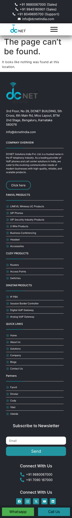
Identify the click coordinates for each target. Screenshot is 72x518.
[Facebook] (19, 501)
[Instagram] (28, 501)
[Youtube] (44, 501)
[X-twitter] (36, 501)
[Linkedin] (53, 501)
